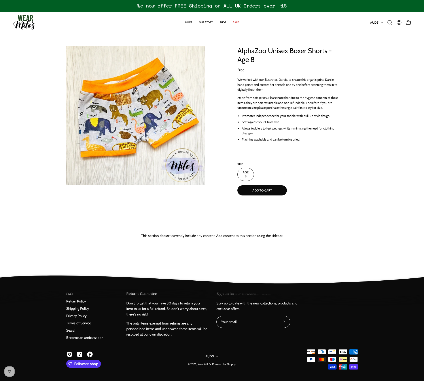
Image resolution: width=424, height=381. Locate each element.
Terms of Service (78, 323)
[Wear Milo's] (24, 22)
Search (71, 330)
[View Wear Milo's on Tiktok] (79, 354)
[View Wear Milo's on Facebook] (90, 354)
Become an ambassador (84, 338)
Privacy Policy (76, 316)
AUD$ (374, 22)
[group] (212, 5)
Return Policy (76, 301)
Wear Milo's (204, 364)
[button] (389, 22)
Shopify (231, 364)
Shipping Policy (77, 308)
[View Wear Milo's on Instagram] (69, 354)
